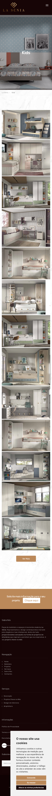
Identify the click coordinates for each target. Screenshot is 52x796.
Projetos (6, 666)
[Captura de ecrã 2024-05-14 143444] (26, 192)
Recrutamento (7, 738)
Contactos (7, 674)
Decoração (8, 696)
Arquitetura (8, 706)
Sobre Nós (7, 671)
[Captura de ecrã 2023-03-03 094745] (26, 124)
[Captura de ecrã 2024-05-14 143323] (26, 158)
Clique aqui (31, 600)
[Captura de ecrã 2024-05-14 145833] (26, 402)
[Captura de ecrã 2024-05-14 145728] (26, 297)
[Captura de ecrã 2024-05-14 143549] (26, 263)
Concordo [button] (31, 778)
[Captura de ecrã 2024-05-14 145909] (26, 435)
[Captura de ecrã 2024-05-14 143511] (26, 228)
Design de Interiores (11, 703)
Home (5, 661)
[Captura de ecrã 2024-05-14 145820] (26, 367)
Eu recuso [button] (31, 783)
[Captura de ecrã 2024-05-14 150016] (26, 499)
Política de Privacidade (10, 726)
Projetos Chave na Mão (12, 699)
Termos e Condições (9, 732)
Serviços (6, 669)
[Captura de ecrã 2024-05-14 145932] (26, 466)
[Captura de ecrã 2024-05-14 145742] (26, 331)
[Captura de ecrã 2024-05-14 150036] (26, 534)
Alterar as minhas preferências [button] (31, 788)
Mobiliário (7, 664)
